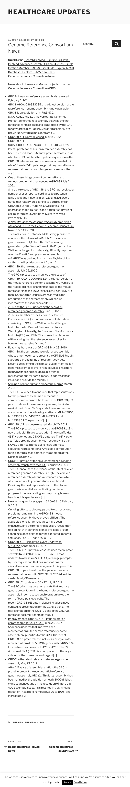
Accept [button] (67, 782)
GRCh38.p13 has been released (27, 424)
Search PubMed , (35, 60)
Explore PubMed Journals (38, 72)
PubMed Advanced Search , (26, 64)
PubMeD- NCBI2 (35, 722)
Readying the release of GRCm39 (29, 347)
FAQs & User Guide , (43, 68)
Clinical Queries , (54, 64)
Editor (39, 40)
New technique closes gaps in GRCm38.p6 (34, 501)
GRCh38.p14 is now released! (26, 137)
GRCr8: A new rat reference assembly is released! (38, 96)
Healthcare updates (49, 12)
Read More (80, 782)
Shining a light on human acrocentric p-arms (35, 384)
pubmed (18, 722)
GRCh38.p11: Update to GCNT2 (27, 582)
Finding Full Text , (58, 60)
